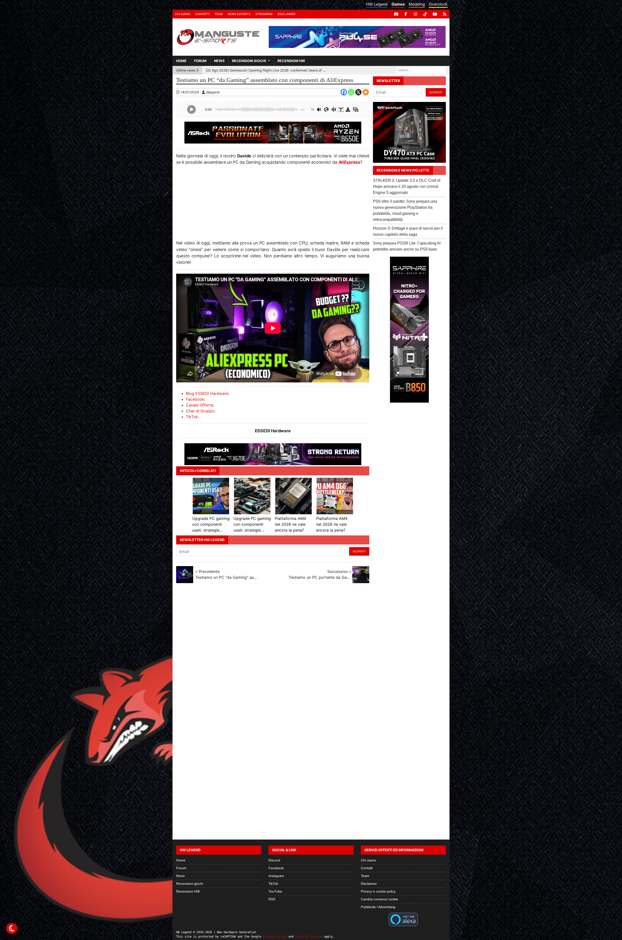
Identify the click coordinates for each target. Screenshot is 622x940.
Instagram (276, 876)
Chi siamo (182, 14)
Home (181, 61)
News (219, 61)
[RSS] (444, 14)
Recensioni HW (291, 61)
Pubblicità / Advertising (378, 907)
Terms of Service (308, 936)
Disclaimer (286, 14)
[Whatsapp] (351, 92)
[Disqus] (311, 652)
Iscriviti (359, 551)
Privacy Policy (275, 936)
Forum (200, 61)
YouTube (275, 891)
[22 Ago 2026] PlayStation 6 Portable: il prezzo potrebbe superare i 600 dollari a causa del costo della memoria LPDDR (266, 70)
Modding (417, 4)
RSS (271, 899)
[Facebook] (406, 14)
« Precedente (226, 574)
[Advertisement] (272, 205)
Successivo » (320, 574)
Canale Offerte (199, 405)
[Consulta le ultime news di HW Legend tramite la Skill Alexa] (403, 918)
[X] (358, 92)
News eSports (239, 14)
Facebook (195, 399)
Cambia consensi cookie (379, 899)
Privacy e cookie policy (378, 891)
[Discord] (396, 14)
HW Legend (377, 4)
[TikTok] (425, 14)
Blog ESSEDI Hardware (207, 393)
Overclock (438, 4)
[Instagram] (415, 14)
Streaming (264, 14)
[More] (366, 92)
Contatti (202, 14)
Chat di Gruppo (200, 410)
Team (219, 14)
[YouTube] (435, 14)
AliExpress (349, 162)
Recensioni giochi (249, 61)
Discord (274, 860)
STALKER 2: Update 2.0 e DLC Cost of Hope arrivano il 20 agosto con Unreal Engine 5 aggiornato (406, 186)
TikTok (192, 416)
